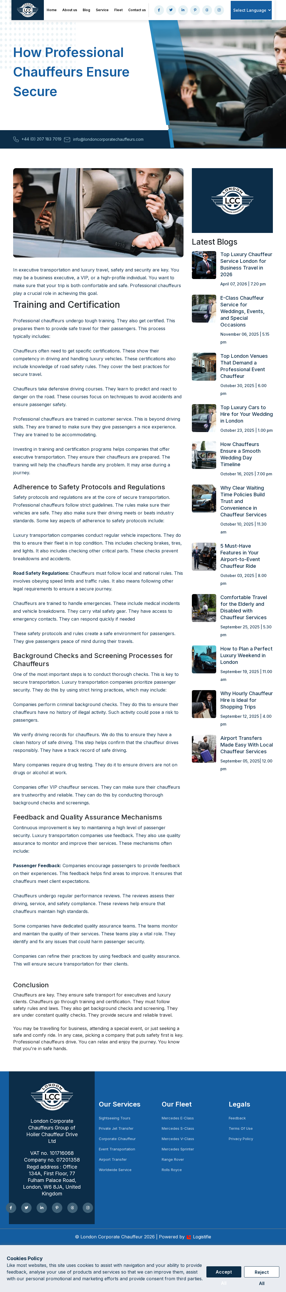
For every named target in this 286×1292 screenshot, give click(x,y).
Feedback (237, 1118)
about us (69, 10)
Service (102, 10)
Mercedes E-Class (178, 1118)
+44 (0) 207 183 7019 (41, 139)
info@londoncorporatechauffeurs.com (108, 139)
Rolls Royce (172, 1169)
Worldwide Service (115, 1169)
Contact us (137, 10)
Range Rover (173, 1159)
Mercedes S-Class (178, 1128)
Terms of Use (241, 1128)
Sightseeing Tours (114, 1118)
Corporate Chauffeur (117, 1138)
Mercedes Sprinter (178, 1149)
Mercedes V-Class (178, 1138)
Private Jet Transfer (116, 1128)
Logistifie (202, 1236)
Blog (86, 10)
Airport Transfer (113, 1159)
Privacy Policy (241, 1138)
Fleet (118, 10)
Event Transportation (117, 1149)
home (52, 10)
